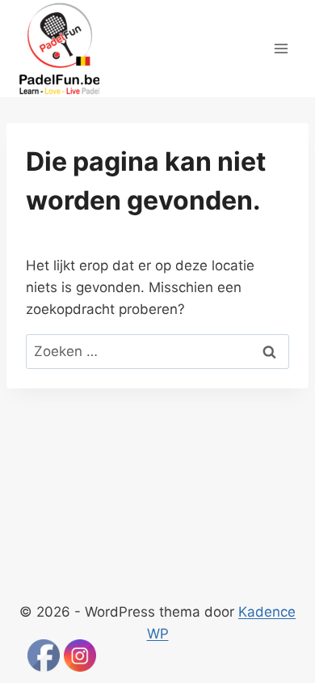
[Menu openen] (281, 48)
